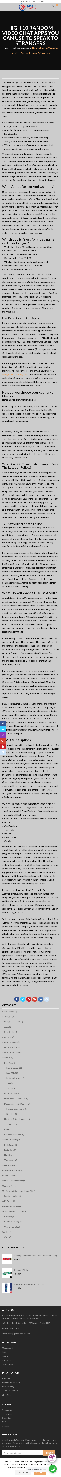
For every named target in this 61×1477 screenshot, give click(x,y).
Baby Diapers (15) (14, 1068)
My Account (7, 1348)
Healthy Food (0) (9, 1165)
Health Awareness (20, 48)
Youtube (3, 746)
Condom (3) (9, 1216)
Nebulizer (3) (11, 1114)
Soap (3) (9, 1083)
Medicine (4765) (9, 1186)
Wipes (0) (10, 1088)
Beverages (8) (8, 1016)
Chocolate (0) (8, 1037)
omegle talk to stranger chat (15, 374)
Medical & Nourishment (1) (14, 1180)
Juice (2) (7, 1027)
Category (6, 1426)
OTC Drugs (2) (8, 1201)
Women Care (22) (12, 1227)
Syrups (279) (11, 1124)
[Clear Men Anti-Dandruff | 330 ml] (7, 1288)
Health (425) (7, 1057)
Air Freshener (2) (9, 1011)
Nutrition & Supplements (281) (17, 1119)
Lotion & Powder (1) (15, 1078)
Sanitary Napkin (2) (12, 1196)
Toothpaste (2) (11, 1160)
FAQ (4, 1422)
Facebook (16, 999)
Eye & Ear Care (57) (12, 1093)
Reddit (46, 999)
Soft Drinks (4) (10, 1032)
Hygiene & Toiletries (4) (12, 1170)
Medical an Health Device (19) (17, 1104)
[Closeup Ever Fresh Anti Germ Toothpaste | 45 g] (7, 1259)
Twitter (22, 999)
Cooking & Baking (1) (11, 1042)
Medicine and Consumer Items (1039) (18, 1191)
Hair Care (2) (9, 1155)
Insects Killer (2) (9, 1175)
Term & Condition (10, 1390)
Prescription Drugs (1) (12, 1206)
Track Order (7, 1364)
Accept (40, 1472)
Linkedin (40, 999)
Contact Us (7, 1410)
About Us (6, 1378)
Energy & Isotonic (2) (13, 1022)
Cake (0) (7, 1237)
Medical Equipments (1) (16, 1109)
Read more (23, 1472)
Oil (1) (7, 1129)
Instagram (3, 735)
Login (4, 1352)
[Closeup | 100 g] (7, 1273)
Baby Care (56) (10, 1063)
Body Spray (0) (10, 1145)
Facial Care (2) (10, 1150)
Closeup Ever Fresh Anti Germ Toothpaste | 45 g (35, 1255)
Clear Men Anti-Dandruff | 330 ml (29, 1284)
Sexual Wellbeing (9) (13, 1221)
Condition (6, 1418)
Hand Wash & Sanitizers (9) (16, 1098)
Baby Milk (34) (12, 1073)
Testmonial (7, 1414)
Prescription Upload (11, 1382)
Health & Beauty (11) (11, 1139)
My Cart (5, 1356)
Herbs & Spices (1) (12, 1047)
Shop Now (6, 1395)
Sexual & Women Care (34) (14, 1211)
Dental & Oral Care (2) (12, 1052)
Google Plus (34, 999)
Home (5, 48)
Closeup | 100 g (21, 1270)
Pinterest (28, 999)
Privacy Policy (8, 1386)
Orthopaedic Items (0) (14, 1134)
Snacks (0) (6, 1232)
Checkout (6, 1360)
